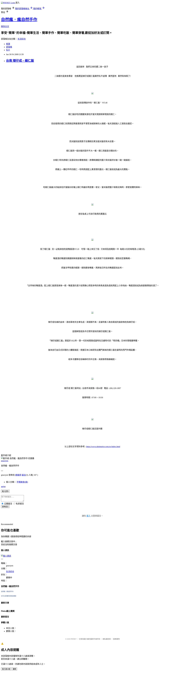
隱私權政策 (107, 639)
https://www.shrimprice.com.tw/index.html (103, 446)
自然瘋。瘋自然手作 (7, 591)
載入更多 (5, 491)
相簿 (8, 44)
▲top (3, 486)
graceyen (4, 461)
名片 (8, 50)
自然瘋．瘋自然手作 (19, 19)
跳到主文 (5, 26)
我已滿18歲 (6, 669)
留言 (24, 475)
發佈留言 (5, 507)
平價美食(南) (22, 482)
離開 (14, 669)
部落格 (9, 47)
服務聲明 (116, 639)
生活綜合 (22, 39)
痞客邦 (18, 475)
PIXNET (74, 639)
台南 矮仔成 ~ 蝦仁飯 (20, 60)
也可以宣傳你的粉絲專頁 (8, 596)
